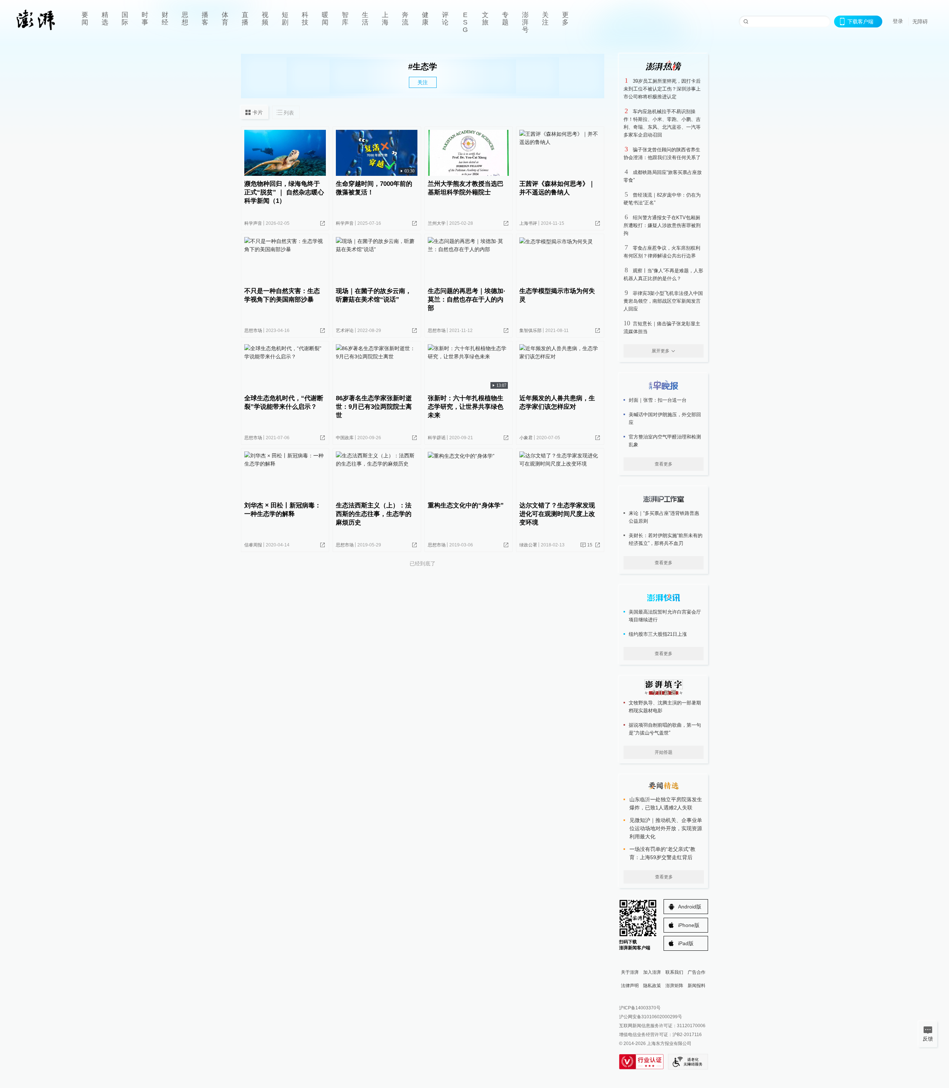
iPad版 (686, 943)
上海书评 (528, 223)
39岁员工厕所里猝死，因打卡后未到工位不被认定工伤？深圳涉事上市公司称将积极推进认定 (662, 88)
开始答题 (663, 752)
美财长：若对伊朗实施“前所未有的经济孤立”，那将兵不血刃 (665, 539)
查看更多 (663, 464)
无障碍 (920, 21)
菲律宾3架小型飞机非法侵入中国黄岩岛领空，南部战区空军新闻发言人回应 (663, 301)
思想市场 (253, 330)
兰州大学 (437, 223)
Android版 (689, 907)
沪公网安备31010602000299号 (650, 1016)
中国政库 (345, 437)
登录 (898, 21)
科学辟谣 (437, 437)
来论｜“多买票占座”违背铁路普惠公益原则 (664, 517)
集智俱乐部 (530, 330)
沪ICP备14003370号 (640, 1007)
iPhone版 (689, 925)
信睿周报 (253, 545)
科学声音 (253, 223)
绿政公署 (528, 545)
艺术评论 (345, 330)
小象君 (526, 437)
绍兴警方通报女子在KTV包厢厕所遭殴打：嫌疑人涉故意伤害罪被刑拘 (662, 225)
